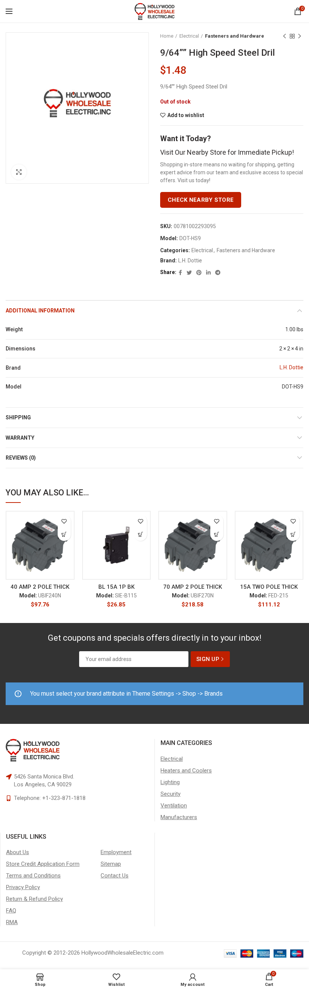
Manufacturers (179, 817)
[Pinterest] (199, 272)
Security (171, 793)
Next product (299, 36)
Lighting (170, 782)
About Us (17, 852)
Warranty (20, 438)
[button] (64, 534)
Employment (116, 852)
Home (166, 36)
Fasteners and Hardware (234, 36)
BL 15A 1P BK (116, 586)
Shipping (18, 417)
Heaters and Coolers (186, 770)
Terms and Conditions (33, 875)
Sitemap (111, 864)
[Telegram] (218, 272)
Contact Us (114, 875)
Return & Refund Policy (34, 899)
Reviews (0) (21, 458)
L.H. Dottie (190, 260)
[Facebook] (180, 272)
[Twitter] (189, 272)
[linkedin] (208, 272)
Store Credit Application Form (43, 864)
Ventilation (174, 805)
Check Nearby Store (201, 199)
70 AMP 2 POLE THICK (192, 586)
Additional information (40, 311)
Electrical (189, 36)
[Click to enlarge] (18, 172)
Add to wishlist (185, 115)
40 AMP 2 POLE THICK (40, 586)
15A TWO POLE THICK (269, 586)
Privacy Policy (23, 887)
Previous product (284, 36)
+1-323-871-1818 (64, 798)
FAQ (11, 910)
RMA (12, 922)
